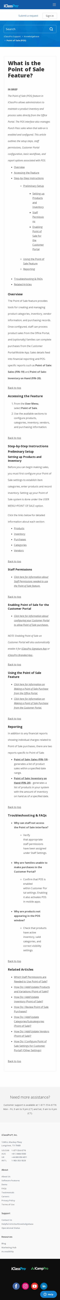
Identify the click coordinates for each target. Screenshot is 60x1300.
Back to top (14, 387)
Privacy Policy (8, 1200)
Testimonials (8, 1192)
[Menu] (54, 5)
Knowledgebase (31, 36)
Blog (4, 1243)
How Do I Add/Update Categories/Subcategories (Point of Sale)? (29, 1021)
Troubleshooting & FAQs (28, 279)
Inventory (19, 534)
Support (6, 1213)
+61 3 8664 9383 (19, 1153)
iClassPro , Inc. (10, 1134)
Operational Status (11, 1228)
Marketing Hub (9, 1247)
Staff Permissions (38, 217)
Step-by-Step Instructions (29, 178)
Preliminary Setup (33, 186)
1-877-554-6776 (19, 1150)
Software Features (11, 1180)
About (5, 1169)
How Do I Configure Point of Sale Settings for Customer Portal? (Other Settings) (30, 1046)
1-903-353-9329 (19, 1160)
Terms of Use (8, 1204)
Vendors (19, 550)
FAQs (4, 1188)
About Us (6, 1176)
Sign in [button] (50, 16)
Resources (7, 1236)
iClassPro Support (12, 36)
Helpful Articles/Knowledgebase (17, 1224)
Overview (19, 167)
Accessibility (8, 1251)
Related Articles (23, 284)
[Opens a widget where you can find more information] (48, 1294)
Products (19, 528)
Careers (5, 1196)
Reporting (29, 269)
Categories (20, 545)
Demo (4, 1184)
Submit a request (28, 15)
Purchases (20, 539)
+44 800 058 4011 (19, 1157)
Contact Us (7, 1220)
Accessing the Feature (26, 172)
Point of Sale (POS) (16, 40)
